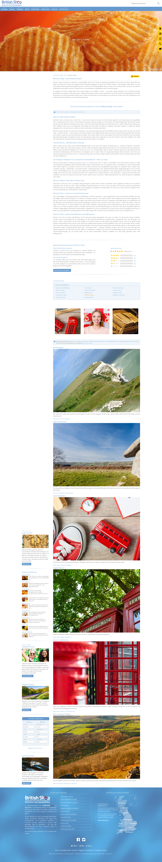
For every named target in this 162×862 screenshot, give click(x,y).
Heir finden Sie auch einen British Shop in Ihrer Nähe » (70, 112)
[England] (4, 9)
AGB (82, 853)
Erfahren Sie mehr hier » (35, 748)
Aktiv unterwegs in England (62, 714)
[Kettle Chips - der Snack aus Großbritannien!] (35, 627)
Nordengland (125, 813)
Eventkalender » (27, 676)
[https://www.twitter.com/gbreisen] (84, 839)
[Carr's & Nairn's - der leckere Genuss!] (35, 584)
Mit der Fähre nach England (69, 814)
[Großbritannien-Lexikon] (68, 321)
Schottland (35, 8)
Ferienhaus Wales (66, 826)
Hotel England (65, 805)
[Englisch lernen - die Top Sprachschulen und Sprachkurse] (97, 321)
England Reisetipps (59, 496)
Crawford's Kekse (61, 295)
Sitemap (77, 853)
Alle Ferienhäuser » (103, 820)
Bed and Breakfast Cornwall (69, 802)
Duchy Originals (61, 297)
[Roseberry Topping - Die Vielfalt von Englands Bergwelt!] (35, 700)
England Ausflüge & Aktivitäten (70, 808)
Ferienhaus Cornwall (67, 796)
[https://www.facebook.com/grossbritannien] (78, 839)
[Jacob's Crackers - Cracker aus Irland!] (35, 548)
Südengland (129, 832)
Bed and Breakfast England (69, 799)
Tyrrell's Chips (117, 290)
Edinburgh (125, 808)
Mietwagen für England (132, 341)
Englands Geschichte (59, 422)
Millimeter (39, 724)
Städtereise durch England (69, 820)
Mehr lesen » (26, 564)
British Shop (63, 75)
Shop (62, 8)
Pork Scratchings (118, 288)
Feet (25, 729)
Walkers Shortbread (119, 295)
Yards (25, 734)
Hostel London (65, 811)
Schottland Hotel (66, 817)
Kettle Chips (88, 292)
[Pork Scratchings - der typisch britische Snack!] (35, 577)
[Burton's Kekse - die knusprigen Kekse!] (35, 606)
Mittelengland (127, 819)
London (12, 8)
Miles (25, 739)
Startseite (56, 75)
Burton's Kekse (60, 290)
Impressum (109, 853)
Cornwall (20, 8)
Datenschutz (100, 853)
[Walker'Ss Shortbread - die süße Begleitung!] (35, 634)
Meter (38, 734)
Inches (25, 724)
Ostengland (133, 823)
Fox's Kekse (88, 288)
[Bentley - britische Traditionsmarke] (35, 771)
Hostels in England (118, 341)
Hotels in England (75, 341)
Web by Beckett (69, 853)
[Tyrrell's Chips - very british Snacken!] (35, 591)
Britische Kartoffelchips (29, 572)
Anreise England (58, 347)
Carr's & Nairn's (60, 292)
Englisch (55, 8)
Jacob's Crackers (90, 290)
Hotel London (65, 823)
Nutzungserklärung (90, 853)
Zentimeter (40, 729)
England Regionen (59, 568)
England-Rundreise (87, 343)
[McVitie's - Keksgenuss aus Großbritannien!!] (35, 620)
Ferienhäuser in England (87, 341)
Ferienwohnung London (68, 829)
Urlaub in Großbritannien (61, 640)
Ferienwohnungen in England (103, 341)
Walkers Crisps (117, 292)
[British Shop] (12, 6)
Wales (27, 8)
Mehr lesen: (62, 419)
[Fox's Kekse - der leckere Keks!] (35, 599)
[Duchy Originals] (35, 613)
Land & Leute (45, 8)
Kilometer (39, 739)
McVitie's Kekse (89, 297)
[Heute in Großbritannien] (125, 321)
